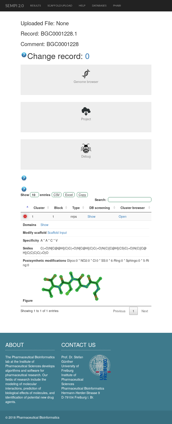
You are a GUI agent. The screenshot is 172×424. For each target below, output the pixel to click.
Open (123, 216)
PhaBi (117, 5)
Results (35, 5)
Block (58, 207)
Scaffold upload (59, 5)
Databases (99, 5)
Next (145, 311)
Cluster (39, 207)
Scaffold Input (57, 232)
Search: (100, 199)
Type (76, 207)
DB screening (99, 207)
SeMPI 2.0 (14, 5)
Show (91, 216)
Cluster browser (132, 207)
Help (82, 5)
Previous (119, 311)
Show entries (35, 194)
